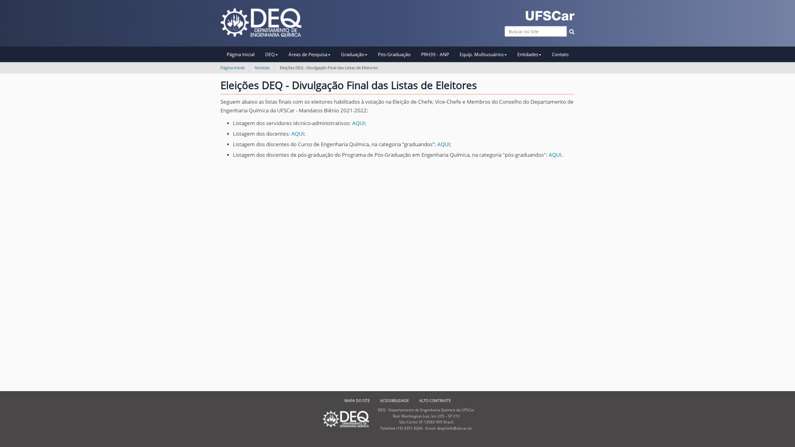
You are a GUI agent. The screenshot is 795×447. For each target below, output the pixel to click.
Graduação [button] (352, 54)
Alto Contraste (435, 400)
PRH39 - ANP (435, 54)
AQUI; (359, 123)
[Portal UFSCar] (550, 15)
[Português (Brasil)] (261, 22)
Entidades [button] (527, 54)
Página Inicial (241, 54)
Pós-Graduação (394, 54)
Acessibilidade (394, 400)
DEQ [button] (270, 54)
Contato (560, 54)
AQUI (297, 133)
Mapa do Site (357, 400)
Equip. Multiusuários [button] (482, 54)
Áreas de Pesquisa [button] (307, 54)
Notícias (262, 67)
